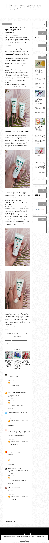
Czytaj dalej (37, 86)
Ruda (9, 374)
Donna (9, 468)
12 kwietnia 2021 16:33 (22, 412)
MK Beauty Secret (12, 392)
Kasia (9, 487)
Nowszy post (9, 346)
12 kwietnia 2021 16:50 (21, 429)
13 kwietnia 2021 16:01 (16, 468)
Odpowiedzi (11, 380)
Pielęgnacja (14, 341)
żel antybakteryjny (10, 343)
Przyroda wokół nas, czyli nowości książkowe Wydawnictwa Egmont (39, 129)
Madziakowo (11, 451)
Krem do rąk (8, 341)
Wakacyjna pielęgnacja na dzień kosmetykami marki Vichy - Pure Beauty (6, 363)
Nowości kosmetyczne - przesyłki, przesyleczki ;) (39, 71)
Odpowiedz (10, 378)
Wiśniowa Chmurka (12, 412)
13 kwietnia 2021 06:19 (19, 451)
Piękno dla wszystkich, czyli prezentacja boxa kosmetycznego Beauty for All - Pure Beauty (15, 364)
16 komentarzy (42, 87)
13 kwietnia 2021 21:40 (15, 487)
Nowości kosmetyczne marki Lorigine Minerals (39, 100)
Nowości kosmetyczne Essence (38, 156)
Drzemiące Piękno (12, 429)
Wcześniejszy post (24, 346)
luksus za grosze (15, 382)
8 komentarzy (42, 144)
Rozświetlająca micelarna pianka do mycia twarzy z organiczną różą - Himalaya (23, 363)
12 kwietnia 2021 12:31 (15, 374)
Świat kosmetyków (22, 341)
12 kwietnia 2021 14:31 (21, 392)
